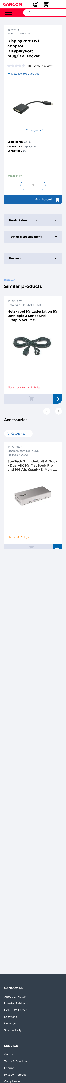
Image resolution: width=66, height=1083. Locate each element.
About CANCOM (15, 996)
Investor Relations (16, 1003)
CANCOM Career (15, 1010)
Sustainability (13, 1030)
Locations (10, 1016)
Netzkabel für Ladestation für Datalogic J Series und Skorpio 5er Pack (32, 315)
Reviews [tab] (15, 258)
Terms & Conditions (17, 1061)
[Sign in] (35, 4)
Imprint (9, 1068)
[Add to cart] (31, 398)
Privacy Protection (16, 1074)
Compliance (12, 1081)
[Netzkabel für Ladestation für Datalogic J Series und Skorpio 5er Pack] (33, 346)
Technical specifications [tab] (25, 236)
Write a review (43, 66)
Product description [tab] (23, 220)
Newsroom (11, 1023)
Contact (9, 1054)
